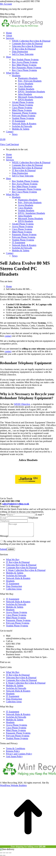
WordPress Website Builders (13, 785)
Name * (3, 514)
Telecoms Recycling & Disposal (21, 565)
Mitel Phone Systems (16, 617)
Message (4, 536)
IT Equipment (12, 583)
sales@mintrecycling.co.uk (15, 504)
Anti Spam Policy (14, 756)
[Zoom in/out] (10, 852)
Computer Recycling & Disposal (21, 567)
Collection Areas (14, 589)
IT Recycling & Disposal (18, 562)
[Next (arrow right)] (4, 855)
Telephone (33, 517)
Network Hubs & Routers (18, 578)
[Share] (4, 852)
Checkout (14, 144)
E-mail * (40, 514)
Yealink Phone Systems (17, 625)
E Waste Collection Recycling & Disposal (25, 570)
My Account (6, 4)
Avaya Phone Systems (16, 612)
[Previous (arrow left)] (1, 855)
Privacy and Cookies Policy (19, 754)
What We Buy (12, 559)
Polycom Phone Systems (17, 623)
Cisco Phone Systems (16, 615)
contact (8, 336)
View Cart (5, 144)
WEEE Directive (22, 404)
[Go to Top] (28, 844)
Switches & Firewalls (16, 575)
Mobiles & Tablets (14, 573)
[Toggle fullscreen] (7, 852)
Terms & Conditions (15, 748)
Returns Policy (13, 751)
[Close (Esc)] (1, 852)
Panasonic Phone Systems (18, 620)
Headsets (10, 581)
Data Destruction (14, 586)
